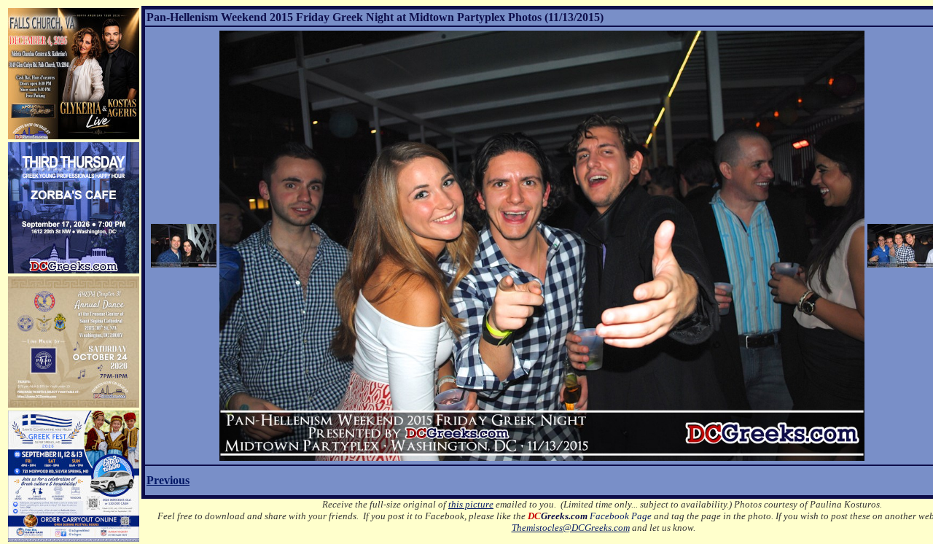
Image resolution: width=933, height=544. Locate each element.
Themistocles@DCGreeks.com (571, 527)
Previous (168, 480)
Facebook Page (590, 515)
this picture (470, 504)
